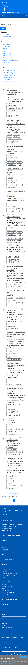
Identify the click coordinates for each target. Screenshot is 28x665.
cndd (5, 48)
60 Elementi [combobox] (13, 493)
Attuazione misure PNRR (8, 559)
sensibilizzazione (13, 328)
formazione (7, 62)
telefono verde (12, 157)
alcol (9, 476)
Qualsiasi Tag (6, 44)
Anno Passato (7, 79)
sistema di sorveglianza (15, 139)
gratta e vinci (7, 50)
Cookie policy (5, 549)
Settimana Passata (9, 75)
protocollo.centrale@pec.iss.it (12, 535)
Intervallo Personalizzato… (10, 81)
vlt (4, 57)
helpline (18, 384)
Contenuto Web (8, 36)
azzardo (6, 46)
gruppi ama (11, 488)
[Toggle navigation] (2, 16)
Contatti (4, 547)
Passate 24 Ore (8, 74)
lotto (5, 51)
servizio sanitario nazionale (13, 116)
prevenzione (19, 297)
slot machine (7, 55)
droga (9, 481)
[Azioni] (2, 2)
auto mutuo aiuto (13, 434)
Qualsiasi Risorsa (7, 35)
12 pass (21, 485)
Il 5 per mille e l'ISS (7, 609)
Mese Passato (8, 77)
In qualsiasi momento (9, 70)
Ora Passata (7, 72)
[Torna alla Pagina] (1, 21)
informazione (7, 59)
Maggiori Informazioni (6, 663)
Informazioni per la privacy (9, 545)
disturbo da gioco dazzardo (12, 60)
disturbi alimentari (13, 478)
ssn (9, 113)
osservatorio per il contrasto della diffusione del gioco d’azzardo (14, 261)
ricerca (18, 324)
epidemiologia (12, 321)
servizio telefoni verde (14, 382)
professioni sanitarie (14, 359)
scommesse (7, 53)
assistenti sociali (13, 415)
